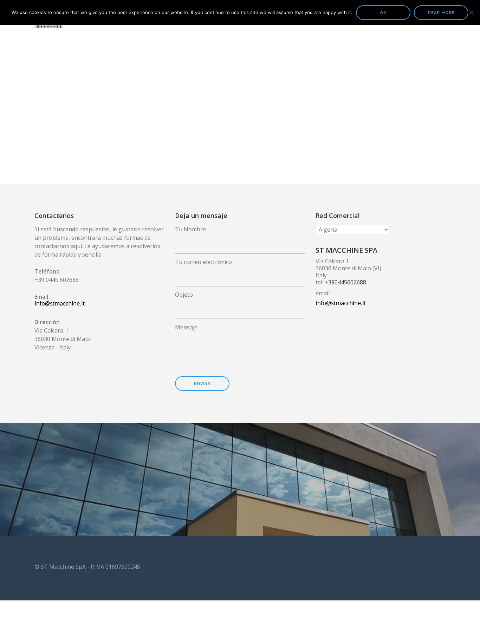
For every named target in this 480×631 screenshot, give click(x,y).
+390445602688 (345, 282)
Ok (383, 13)
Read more (441, 13)
